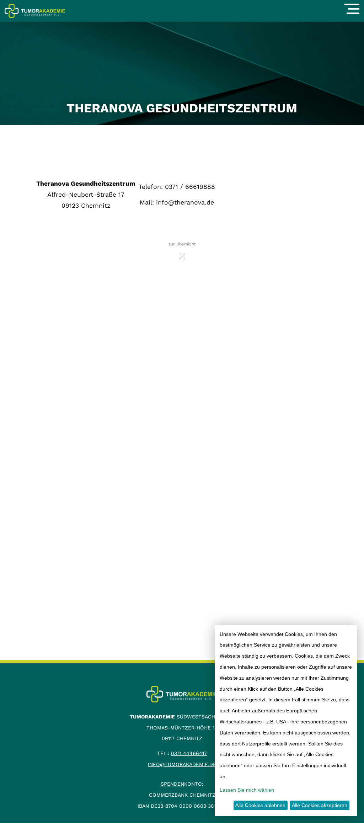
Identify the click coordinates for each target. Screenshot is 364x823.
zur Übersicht (182, 243)
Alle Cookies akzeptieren (319, 805)
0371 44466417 (189, 753)
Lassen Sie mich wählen (247, 790)
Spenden (172, 784)
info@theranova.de (185, 202)
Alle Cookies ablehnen (260, 805)
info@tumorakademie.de (182, 764)
